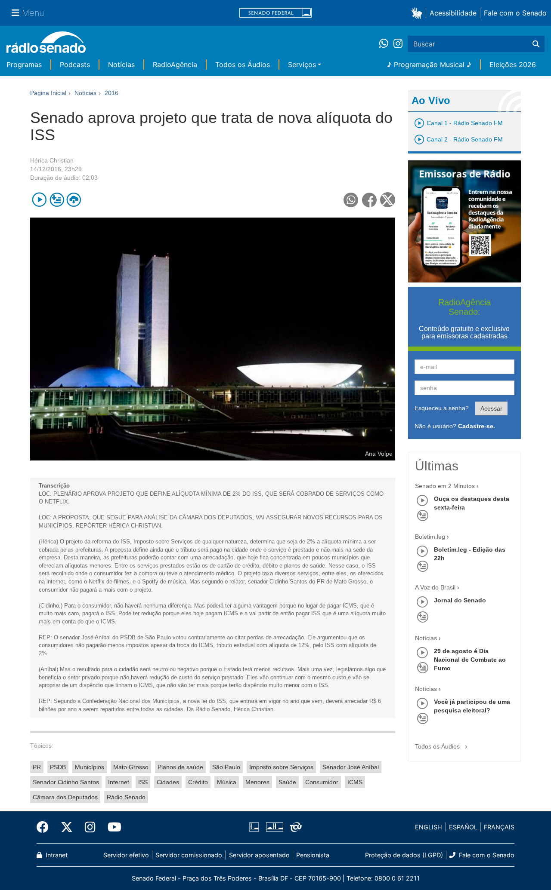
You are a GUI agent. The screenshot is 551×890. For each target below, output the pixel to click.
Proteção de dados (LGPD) (404, 855)
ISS (143, 782)
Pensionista (312, 855)
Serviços (302, 64)
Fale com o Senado (515, 13)
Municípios (89, 767)
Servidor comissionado (188, 855)
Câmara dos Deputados (65, 797)
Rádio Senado (126, 797)
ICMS (354, 782)
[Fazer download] (74, 200)
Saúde (287, 782)
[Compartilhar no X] (387, 199)
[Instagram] (397, 44)
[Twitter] (67, 827)
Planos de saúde (180, 767)
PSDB (58, 767)
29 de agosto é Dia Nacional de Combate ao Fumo (470, 660)
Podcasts (75, 64)
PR (37, 767)
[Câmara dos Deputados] (255, 827)
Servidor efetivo (126, 855)
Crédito (198, 782)
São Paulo (226, 767)
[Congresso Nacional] (274, 827)
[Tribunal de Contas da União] (294, 827)
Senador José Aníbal (350, 767)
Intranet (56, 855)
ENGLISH (428, 827)
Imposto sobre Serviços (281, 767)
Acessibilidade (453, 13)
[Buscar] (536, 44)
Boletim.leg (430, 536)
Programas (24, 64)
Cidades (168, 782)
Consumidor (321, 782)
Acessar (491, 408)
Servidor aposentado (259, 855)
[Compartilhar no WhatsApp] (351, 200)
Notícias (121, 64)
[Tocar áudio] (39, 200)
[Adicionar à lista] (57, 200)
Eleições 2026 (512, 64)
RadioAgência (175, 64)
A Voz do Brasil (435, 587)
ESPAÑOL (463, 827)
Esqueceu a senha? (442, 408)
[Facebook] (46, 827)
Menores (257, 782)
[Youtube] (111, 827)
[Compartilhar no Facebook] (370, 200)
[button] (419, 12)
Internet (118, 782)
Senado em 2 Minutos (445, 485)
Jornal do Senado (460, 600)
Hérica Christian (52, 160)
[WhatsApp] (386, 44)
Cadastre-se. (476, 426)
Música (226, 782)
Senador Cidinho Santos (66, 782)
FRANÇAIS (499, 827)
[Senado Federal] (275, 13)
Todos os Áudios (242, 64)
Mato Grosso (131, 767)
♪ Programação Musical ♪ (429, 64)
